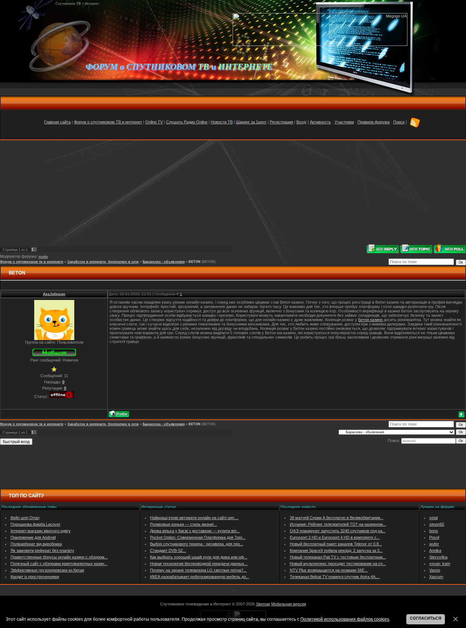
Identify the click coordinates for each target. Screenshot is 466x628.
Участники (344, 122)
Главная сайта (57, 122)
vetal (433, 518)
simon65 (436, 524)
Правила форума (374, 122)
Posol (434, 537)
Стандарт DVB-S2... (168, 550)
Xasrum (436, 576)
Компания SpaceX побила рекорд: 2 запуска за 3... (336, 550)
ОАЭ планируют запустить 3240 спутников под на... (338, 531)
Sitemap (263, 604)
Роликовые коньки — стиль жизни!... (183, 524)
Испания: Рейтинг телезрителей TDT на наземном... (338, 524)
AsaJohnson (54, 294)
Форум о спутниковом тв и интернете (31, 262)
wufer (434, 544)
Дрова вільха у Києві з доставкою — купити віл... (195, 531)
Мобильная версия (288, 604)
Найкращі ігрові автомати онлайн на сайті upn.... (194, 518)
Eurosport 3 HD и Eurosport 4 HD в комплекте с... (335, 537)
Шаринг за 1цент (251, 122)
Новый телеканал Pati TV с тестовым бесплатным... (338, 557)
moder (43, 256)
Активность (320, 122)
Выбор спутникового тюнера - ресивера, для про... (196, 544)
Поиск (398, 122)
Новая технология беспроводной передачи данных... (199, 563)
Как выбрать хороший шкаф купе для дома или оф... (198, 557)
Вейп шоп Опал (25, 518)
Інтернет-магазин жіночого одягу (41, 531)
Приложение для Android (33, 537)
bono (433, 531)
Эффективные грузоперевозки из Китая (47, 570)
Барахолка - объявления (164, 262)
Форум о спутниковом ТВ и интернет (108, 122)
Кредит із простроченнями (35, 576)
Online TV (154, 122)
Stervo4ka (438, 557)
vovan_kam (439, 563)
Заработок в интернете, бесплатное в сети (103, 262)
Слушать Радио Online (187, 122)
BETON (195, 262)
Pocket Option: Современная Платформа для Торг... (197, 537)
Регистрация (281, 122)
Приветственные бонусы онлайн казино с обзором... (59, 557)
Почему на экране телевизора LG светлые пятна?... (198, 570)
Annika (435, 550)
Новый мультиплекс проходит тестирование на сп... (338, 563)
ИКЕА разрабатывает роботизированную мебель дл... (199, 576)
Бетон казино (370, 319)
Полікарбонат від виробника (36, 544)
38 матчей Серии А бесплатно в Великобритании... (336, 518)
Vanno (434, 570)
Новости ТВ (222, 122)
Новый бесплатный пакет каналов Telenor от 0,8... (336, 544)
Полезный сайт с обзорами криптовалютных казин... (59, 563)
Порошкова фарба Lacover (35, 524)
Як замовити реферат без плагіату (42, 550)
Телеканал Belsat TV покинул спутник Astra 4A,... (335, 576)
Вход (300, 122)
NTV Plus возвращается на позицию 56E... (329, 570)
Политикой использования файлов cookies (344, 619)
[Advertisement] (233, 192)
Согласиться (425, 618)
